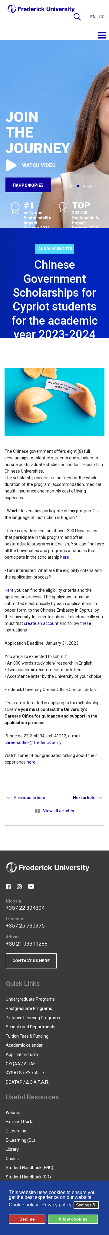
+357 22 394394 (25, 908)
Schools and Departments (30, 1026)
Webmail (14, 1112)
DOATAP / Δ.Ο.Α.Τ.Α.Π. (27, 1082)
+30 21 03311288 (27, 943)
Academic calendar (24, 1045)
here (64, 557)
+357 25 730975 (25, 925)
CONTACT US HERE (31, 961)
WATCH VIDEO (39, 165)
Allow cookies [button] (73, 1219)
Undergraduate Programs (30, 999)
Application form (22, 1054)
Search (77, 16)
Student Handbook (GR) (28, 1177)
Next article (84, 797)
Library (12, 1149)
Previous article (29, 797)
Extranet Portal (20, 1121)
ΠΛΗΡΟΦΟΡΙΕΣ (28, 185)
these (85, 623)
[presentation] (72, 186)
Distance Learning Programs (33, 1017)
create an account (41, 623)
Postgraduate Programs (29, 1008)
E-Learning (16, 1130)
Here (9, 590)
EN (93, 16)
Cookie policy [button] (23, 1204)
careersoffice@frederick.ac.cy (33, 742)
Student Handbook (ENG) (29, 1167)
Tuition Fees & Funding (27, 1036)
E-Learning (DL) (20, 1140)
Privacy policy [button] (56, 1204)
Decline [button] (27, 1219)
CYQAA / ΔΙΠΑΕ (21, 1063)
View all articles (58, 810)
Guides (12, 1158)
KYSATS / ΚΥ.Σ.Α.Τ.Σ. (26, 1072)
